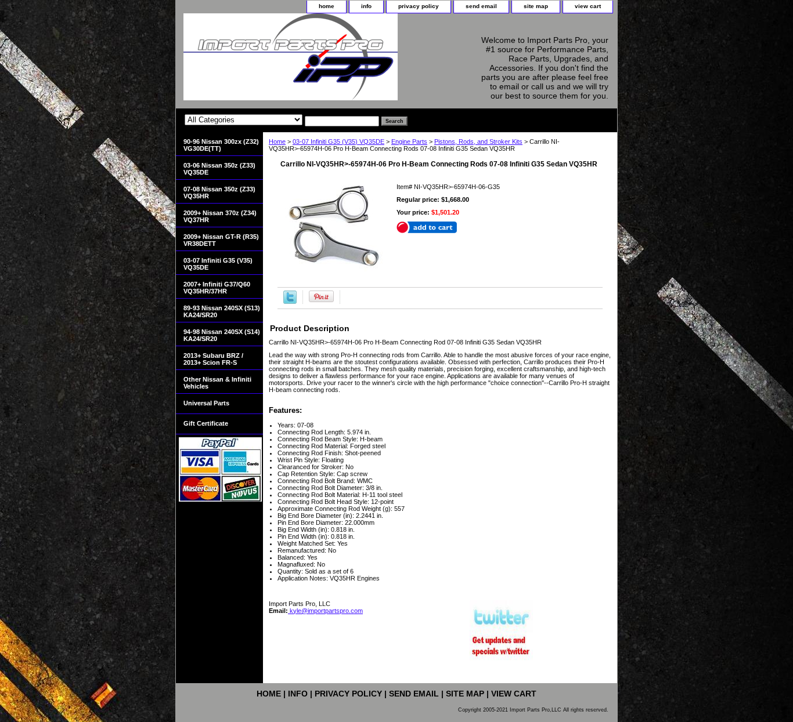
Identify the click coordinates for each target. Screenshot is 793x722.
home (326, 6)
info (366, 6)
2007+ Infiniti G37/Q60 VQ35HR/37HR (216, 288)
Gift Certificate (205, 423)
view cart (588, 6)
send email (481, 6)
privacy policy (418, 6)
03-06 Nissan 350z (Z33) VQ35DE (219, 169)
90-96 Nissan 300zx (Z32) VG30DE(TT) (221, 145)
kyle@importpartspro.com (325, 610)
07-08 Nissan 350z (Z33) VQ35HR (219, 192)
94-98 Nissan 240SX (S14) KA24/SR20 (221, 335)
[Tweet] (290, 301)
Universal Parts (206, 403)
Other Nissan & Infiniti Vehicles (217, 383)
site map (536, 6)
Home (277, 141)
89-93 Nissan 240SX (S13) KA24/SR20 (221, 311)
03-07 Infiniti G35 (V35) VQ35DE (338, 141)
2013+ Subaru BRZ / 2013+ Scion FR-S (213, 359)
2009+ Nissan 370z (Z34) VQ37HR (220, 216)
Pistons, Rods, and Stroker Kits (478, 141)
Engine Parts (409, 141)
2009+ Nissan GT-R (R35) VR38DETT (221, 240)
